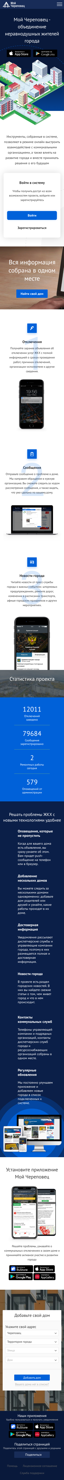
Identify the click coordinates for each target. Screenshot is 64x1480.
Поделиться (33, 1455)
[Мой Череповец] (14, 4)
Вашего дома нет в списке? (32, 1384)
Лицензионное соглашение (40, 1466)
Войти (32, 215)
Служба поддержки (32, 1473)
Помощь (12, 1466)
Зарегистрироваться (32, 228)
